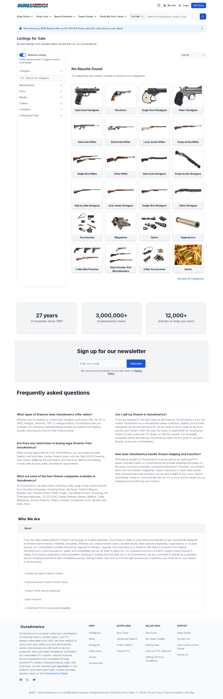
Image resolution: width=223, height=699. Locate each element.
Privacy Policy (155, 692)
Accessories (96, 663)
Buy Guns (122, 632)
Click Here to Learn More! (109, 28)
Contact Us (183, 638)
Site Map (189, 692)
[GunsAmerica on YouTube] (34, 679)
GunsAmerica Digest (56, 673)
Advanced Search (127, 638)
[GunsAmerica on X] (27, 679)
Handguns (95, 632)
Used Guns (95, 650)
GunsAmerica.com (52, 692)
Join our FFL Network (158, 650)
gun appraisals (60, 666)
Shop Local (42, 16)
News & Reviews (63, 16)
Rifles (92, 638)
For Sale (135, 16)
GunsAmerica (32, 626)
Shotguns (94, 644)
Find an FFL (124, 650)
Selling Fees (152, 644)
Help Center (184, 632)
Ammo (92, 657)
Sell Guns (199, 5)
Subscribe (136, 363)
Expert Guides (86, 16)
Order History (125, 644)
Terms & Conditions (173, 692)
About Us (182, 654)
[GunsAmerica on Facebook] (20, 679)
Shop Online (23, 16)
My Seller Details (155, 638)
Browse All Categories (191, 278)
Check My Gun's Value (112, 16)
